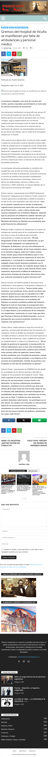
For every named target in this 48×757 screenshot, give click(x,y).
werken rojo (7, 48)
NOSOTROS (22, 751)
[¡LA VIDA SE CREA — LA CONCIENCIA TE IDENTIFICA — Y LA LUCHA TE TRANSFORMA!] (7, 702)
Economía (4, 733)
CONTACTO (32, 751)
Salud (11, 27)
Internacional (5, 719)
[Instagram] (24, 662)
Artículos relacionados (18, 471)
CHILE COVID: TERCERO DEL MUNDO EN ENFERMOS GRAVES (37, 443)
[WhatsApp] (19, 54)
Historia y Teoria (6, 726)
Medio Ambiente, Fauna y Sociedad (13, 740)
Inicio (2, 23)
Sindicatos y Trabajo (21, 27)
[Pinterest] (14, 54)
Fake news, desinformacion (24, 484)
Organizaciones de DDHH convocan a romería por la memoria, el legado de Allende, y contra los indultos (8, 489)
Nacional (8, 23)
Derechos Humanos (7, 484)
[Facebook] (3, 54)
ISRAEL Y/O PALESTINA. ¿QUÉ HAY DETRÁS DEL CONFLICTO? (11, 443)
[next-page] (25, 498)
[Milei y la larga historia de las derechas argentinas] (7, 680)
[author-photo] (24, 456)
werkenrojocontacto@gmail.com (28, 657)
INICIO (14, 751)
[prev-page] (22, 498)
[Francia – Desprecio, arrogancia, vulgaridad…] (7, 691)
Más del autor (33, 471)
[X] (9, 54)
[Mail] (29, 662)
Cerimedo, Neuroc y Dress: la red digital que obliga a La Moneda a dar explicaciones (24, 488)
